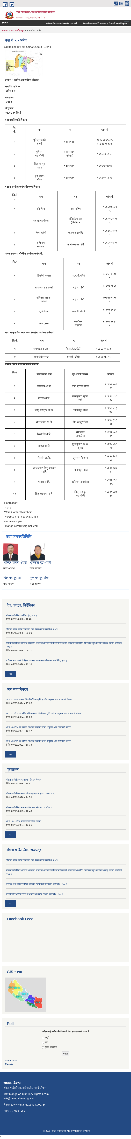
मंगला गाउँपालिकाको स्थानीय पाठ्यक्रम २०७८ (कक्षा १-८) (30, 793)
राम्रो (47, 1037)
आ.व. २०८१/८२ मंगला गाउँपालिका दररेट (23, 821)
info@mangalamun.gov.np (19, 1098)
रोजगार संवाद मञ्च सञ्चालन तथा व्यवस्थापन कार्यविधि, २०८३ (32, 629)
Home (5, 30)
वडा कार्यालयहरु (18, 30)
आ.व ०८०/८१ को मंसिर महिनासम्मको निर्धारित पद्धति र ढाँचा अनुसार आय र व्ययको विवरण (43, 713)
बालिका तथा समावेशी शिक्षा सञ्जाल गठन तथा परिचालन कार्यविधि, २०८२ (36, 660)
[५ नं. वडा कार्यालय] (24, 62)
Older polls (11, 1060)
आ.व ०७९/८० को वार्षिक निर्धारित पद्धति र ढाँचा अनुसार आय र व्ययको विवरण (38, 727)
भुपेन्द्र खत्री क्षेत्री (15, 562)
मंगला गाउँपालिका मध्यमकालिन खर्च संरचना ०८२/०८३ (29, 807)
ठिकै (46, 1042)
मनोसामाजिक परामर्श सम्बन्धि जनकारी (56, 23)
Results (9, 1064)
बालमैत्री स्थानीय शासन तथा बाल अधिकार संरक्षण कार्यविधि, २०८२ (34, 894)
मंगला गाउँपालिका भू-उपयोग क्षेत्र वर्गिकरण (23, 779)
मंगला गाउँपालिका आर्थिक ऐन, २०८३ (21, 615)
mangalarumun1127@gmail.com (29, 1094)
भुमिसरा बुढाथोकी (40, 562)
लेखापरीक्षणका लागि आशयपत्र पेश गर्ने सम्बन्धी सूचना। (101, 23)
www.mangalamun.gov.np (29, 1104)
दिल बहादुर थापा (13, 577)
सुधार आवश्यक (51, 1047)
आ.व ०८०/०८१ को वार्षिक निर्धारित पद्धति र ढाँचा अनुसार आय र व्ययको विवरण (39, 699)
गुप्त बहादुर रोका (39, 577)
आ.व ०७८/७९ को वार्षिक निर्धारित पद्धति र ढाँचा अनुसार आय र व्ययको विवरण (38, 741)
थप (10, 674)
